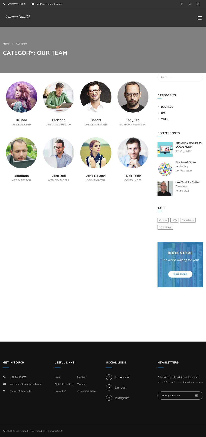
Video (165, 118)
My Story (82, 377)
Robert (96, 120)
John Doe (59, 176)
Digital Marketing (64, 384)
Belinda (21, 120)
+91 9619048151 (16, 3)
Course (163, 220)
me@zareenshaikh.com (49, 3)
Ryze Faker (133, 176)
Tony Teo (133, 120)
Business (167, 106)
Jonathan (21, 176)
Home (58, 377)
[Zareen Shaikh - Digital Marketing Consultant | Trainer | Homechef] (18, 19)
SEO (174, 220)
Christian (58, 120)
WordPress (165, 227)
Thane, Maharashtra (21, 390)
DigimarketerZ (54, 430)
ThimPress (188, 220)
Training (81, 384)
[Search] (198, 77)
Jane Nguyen (96, 176)
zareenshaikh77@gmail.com (25, 383)
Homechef (60, 391)
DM (163, 112)
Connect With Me (86, 391)
